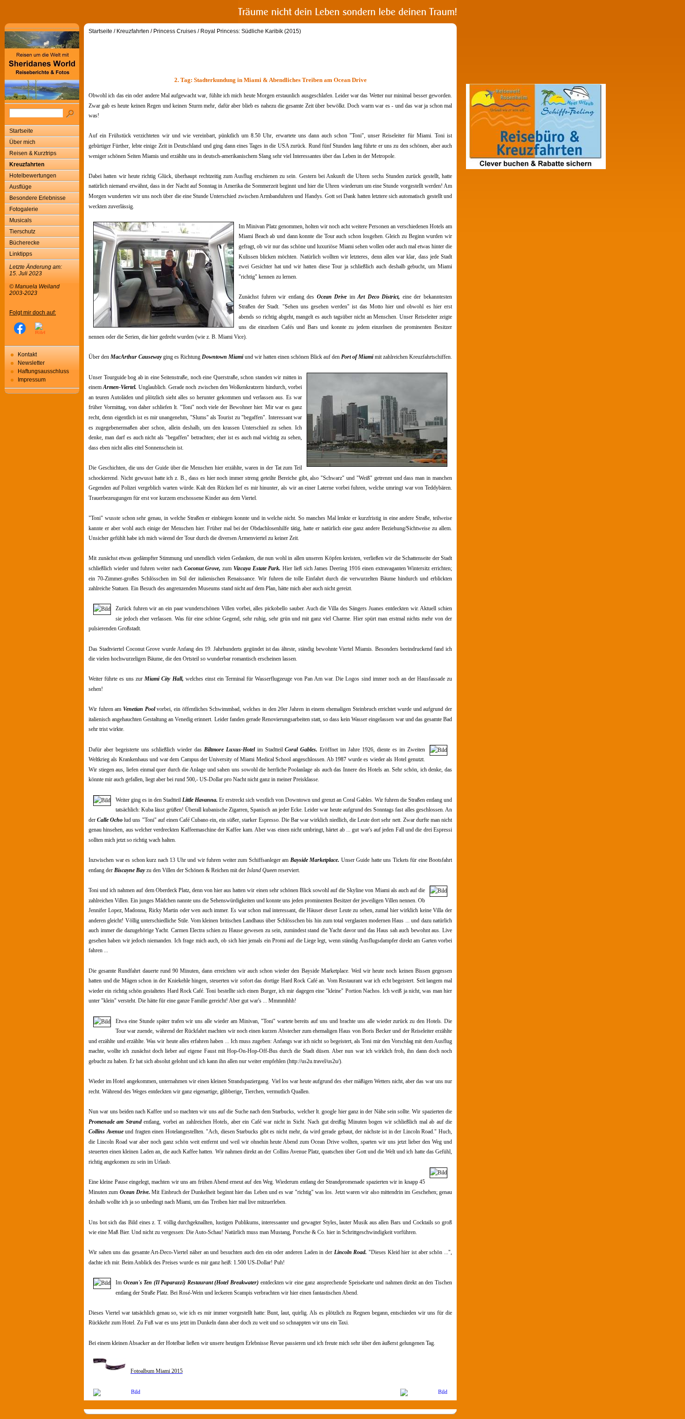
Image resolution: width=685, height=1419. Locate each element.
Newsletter (31, 363)
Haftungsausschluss (43, 371)
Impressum (32, 379)
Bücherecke (24, 242)
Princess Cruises (174, 31)
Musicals (20, 220)
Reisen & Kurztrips (32, 153)
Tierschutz (22, 231)
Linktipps (20, 254)
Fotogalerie (23, 209)
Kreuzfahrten (26, 164)
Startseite (21, 131)
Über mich (22, 142)
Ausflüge (20, 187)
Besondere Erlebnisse (37, 198)
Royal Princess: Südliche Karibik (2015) (250, 31)
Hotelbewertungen (32, 175)
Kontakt (27, 354)
